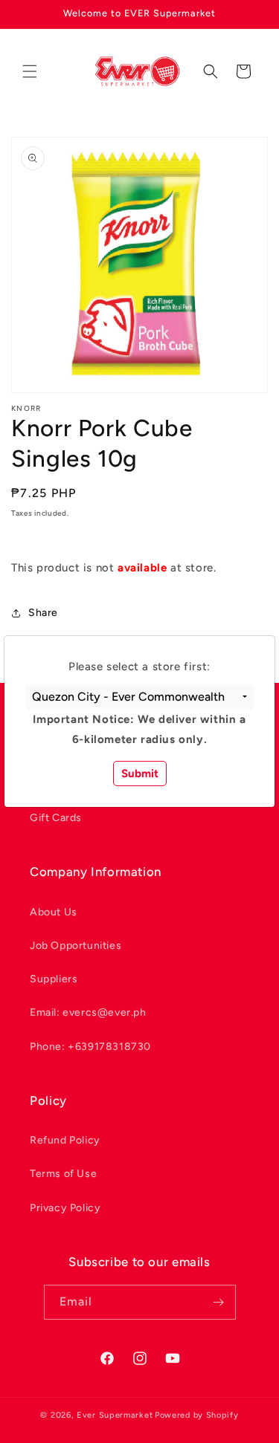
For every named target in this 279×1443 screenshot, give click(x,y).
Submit (139, 773)
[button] (139, 697)
